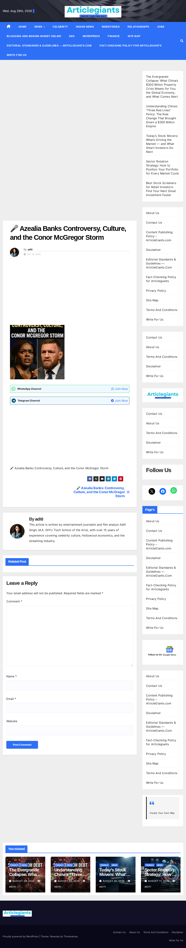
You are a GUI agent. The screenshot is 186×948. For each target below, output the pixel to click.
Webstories (111, 26)
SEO (72, 36)
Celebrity (60, 26)
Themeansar (71, 936)
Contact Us (154, 222)
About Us (152, 213)
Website (11, 721)
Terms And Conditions (161, 310)
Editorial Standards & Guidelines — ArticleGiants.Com (49, 45)
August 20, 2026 (114, 881)
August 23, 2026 (24, 881)
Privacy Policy (156, 290)
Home (23, 26)
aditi (30, 249)
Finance (114, 36)
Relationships (138, 26)
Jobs (160, 26)
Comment (14, 601)
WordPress (91, 36)
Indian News (85, 26)
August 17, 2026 (159, 881)
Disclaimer (153, 250)
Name (11, 676)
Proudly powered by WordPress (21, 936)
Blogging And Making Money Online (34, 36)
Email (11, 699)
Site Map (134, 36)
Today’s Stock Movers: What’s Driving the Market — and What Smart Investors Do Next (162, 144)
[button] (181, 41)
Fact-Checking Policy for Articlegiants (130, 45)
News (39, 26)
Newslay (55, 936)
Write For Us (16, 55)
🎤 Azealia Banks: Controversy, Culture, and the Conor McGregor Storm (99, 492)
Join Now (121, 389)
